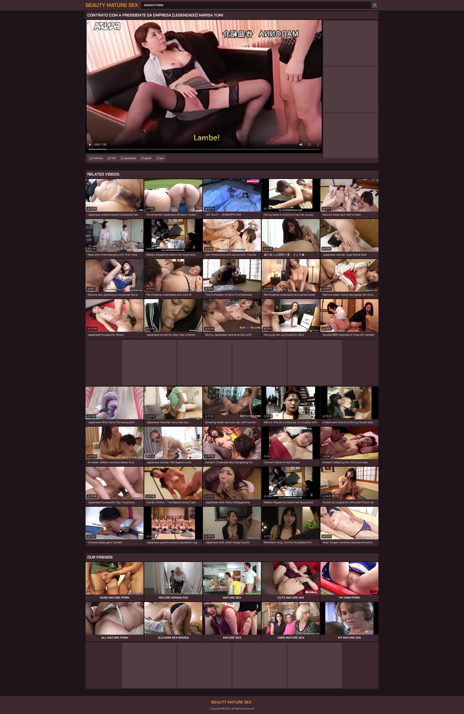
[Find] (375, 5)
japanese (130, 158)
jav (162, 158)
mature (98, 158)
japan (148, 158)
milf (113, 158)
